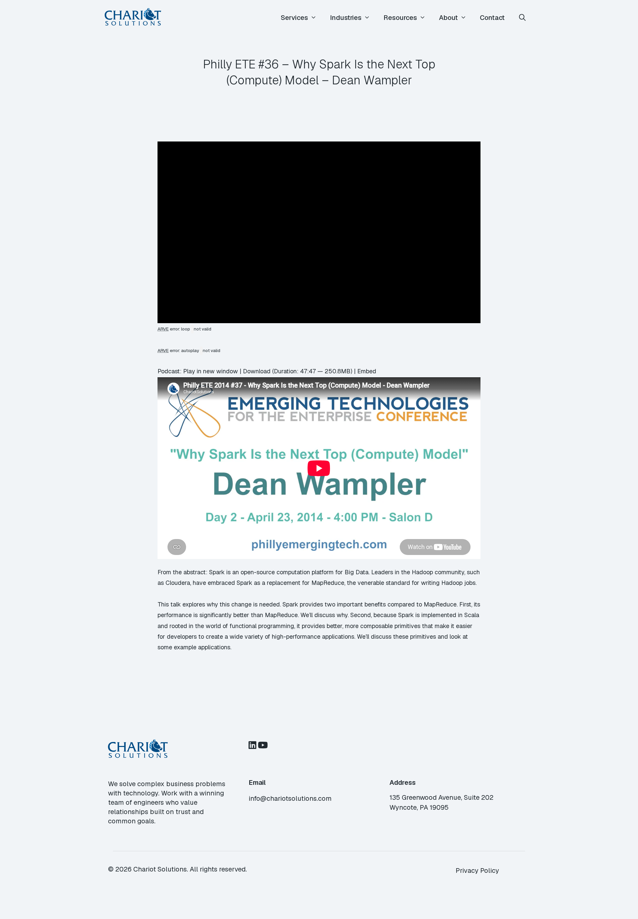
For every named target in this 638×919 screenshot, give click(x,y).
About (448, 17)
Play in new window (210, 371)
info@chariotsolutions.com (290, 798)
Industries (346, 17)
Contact (492, 17)
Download (256, 371)
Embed (366, 371)
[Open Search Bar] (522, 18)
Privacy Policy (477, 870)
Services (294, 17)
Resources (400, 17)
